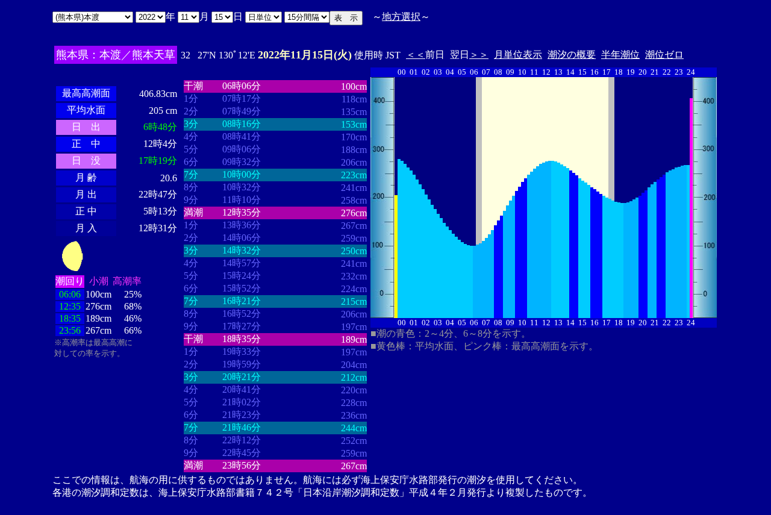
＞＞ (479, 54)
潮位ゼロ (664, 54)
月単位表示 (518, 54)
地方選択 (401, 16)
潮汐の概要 (572, 54)
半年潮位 (620, 54)
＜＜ (415, 54)
